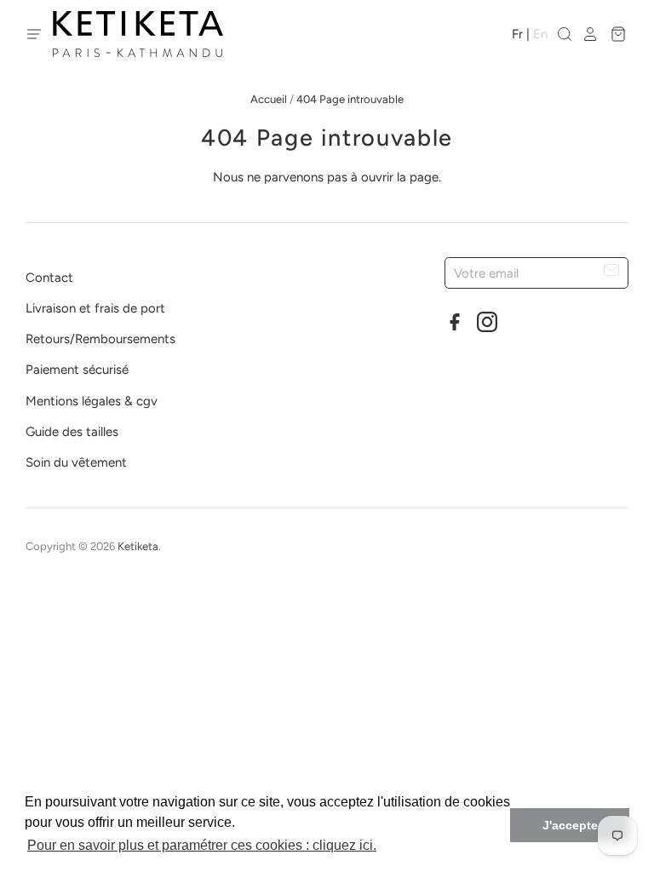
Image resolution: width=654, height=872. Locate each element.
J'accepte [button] (570, 825)
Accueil (268, 99)
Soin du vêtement (76, 462)
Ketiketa (138, 546)
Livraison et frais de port (95, 308)
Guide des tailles (72, 431)
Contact (49, 277)
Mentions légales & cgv (92, 401)
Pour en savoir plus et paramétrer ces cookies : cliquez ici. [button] (201, 845)
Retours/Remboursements (100, 339)
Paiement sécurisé (77, 369)
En (540, 34)
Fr (517, 34)
